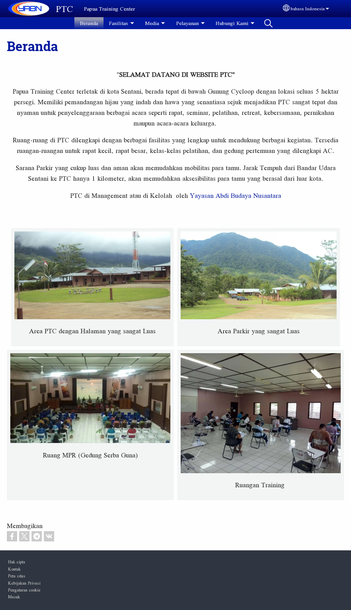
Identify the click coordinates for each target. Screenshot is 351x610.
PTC (64, 8)
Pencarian (268, 23)
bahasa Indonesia (308, 8)
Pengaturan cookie (24, 589)
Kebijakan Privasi (24, 582)
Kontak (14, 568)
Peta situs (16, 575)
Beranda (89, 23)
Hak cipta (16, 561)
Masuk (14, 596)
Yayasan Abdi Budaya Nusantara (235, 195)
